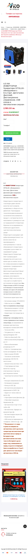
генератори (6, 154)
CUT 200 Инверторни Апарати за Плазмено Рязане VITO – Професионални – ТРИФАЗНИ (21, 84)
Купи (8, 139)
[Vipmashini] (14, 6)
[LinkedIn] (20, 161)
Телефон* (6, 125)
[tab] (14, 172)
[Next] (24, 72)
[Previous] (4, 72)
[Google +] (18, 161)
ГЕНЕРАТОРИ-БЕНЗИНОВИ (17, 149)
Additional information (14, 174)
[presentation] (2, 486)
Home (2, 27)
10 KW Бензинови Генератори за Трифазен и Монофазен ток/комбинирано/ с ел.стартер (14, 495)
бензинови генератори (12, 152)
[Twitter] (12, 161)
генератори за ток (14, 154)
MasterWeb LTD (13, 549)
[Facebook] (10, 161)
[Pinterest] (15, 161)
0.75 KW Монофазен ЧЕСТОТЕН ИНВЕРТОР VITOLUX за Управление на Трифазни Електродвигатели (23, 84)
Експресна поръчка (12, 133)
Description (14, 172)
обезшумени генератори (9, 156)
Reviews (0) (14, 176)
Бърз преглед (14, 491)
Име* (5, 119)
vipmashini (20, 515)
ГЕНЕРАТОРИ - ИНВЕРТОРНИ (17, 29)
